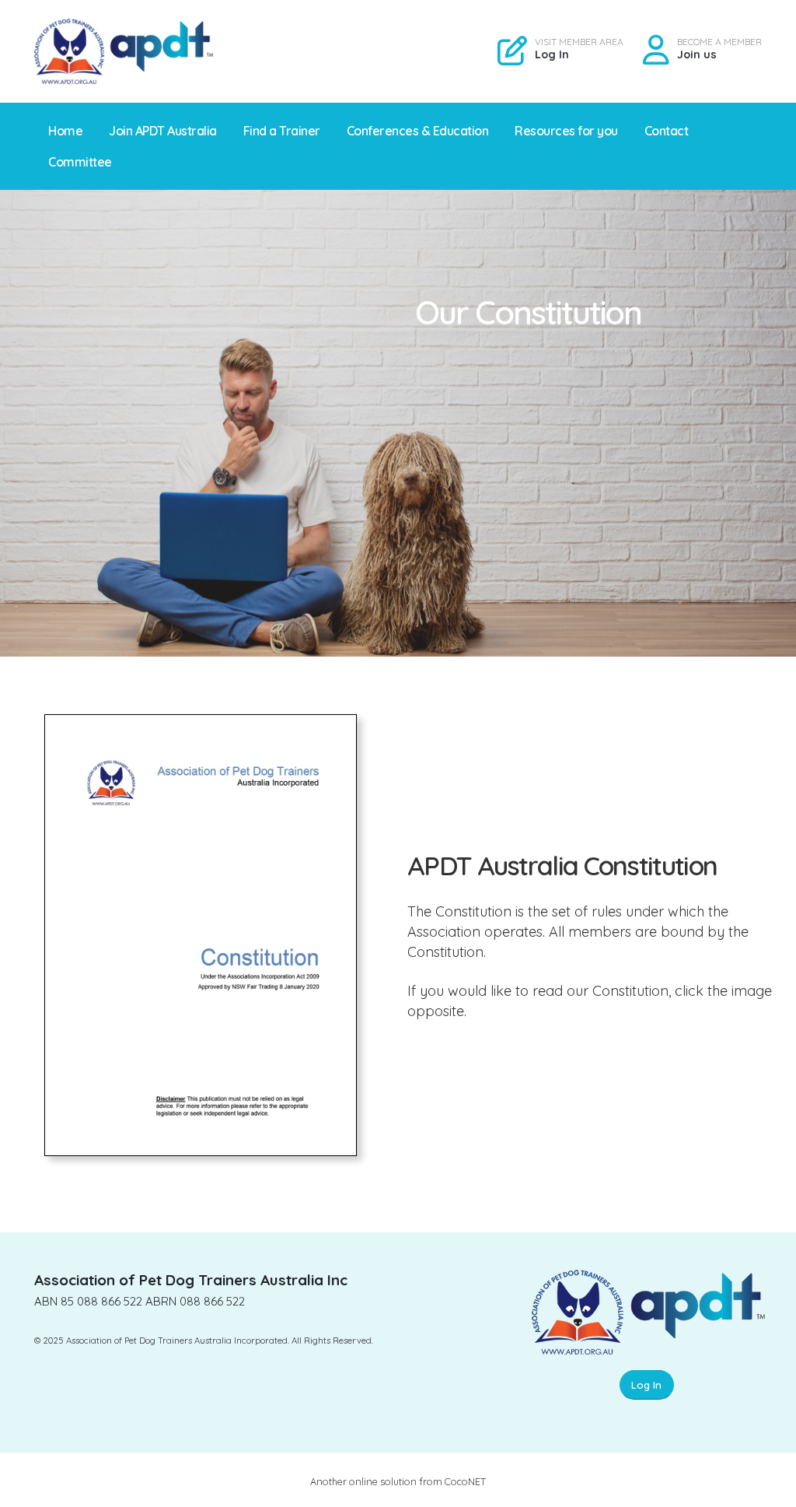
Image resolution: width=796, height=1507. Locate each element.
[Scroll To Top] (768, 1489)
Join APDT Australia (163, 130)
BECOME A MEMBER (719, 42)
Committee (80, 162)
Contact (666, 130)
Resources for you (566, 130)
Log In (552, 54)
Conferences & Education (418, 130)
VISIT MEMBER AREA (579, 42)
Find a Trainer (281, 130)
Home (65, 130)
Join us (697, 54)
